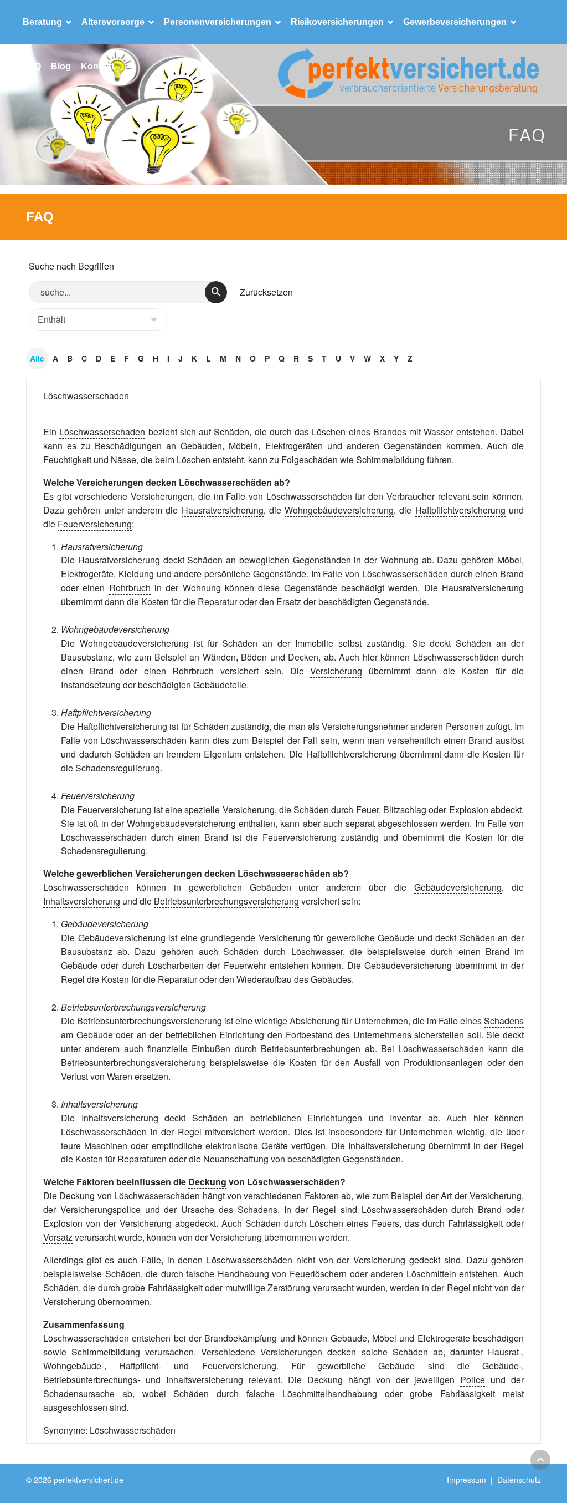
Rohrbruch (130, 587)
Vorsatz (58, 1237)
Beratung (42, 22)
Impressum (466, 1479)
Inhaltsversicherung (81, 901)
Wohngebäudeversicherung (339, 510)
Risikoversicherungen (337, 22)
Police (472, 1379)
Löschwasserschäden (225, 482)
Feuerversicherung (95, 523)
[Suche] (216, 292)
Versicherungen (109, 482)
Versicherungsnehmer (365, 726)
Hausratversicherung (223, 510)
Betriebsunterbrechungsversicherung (226, 901)
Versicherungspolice (100, 1209)
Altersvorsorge (113, 22)
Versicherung (336, 670)
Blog (61, 66)
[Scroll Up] (540, 1460)
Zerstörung (288, 1287)
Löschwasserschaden (86, 395)
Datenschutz (519, 1479)
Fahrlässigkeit (475, 1223)
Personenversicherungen (217, 22)
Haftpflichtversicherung (460, 510)
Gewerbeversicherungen (455, 22)
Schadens (504, 1020)
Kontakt (97, 66)
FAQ (32, 66)
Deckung (207, 1181)
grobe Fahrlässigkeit (162, 1287)
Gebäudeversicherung (458, 887)
